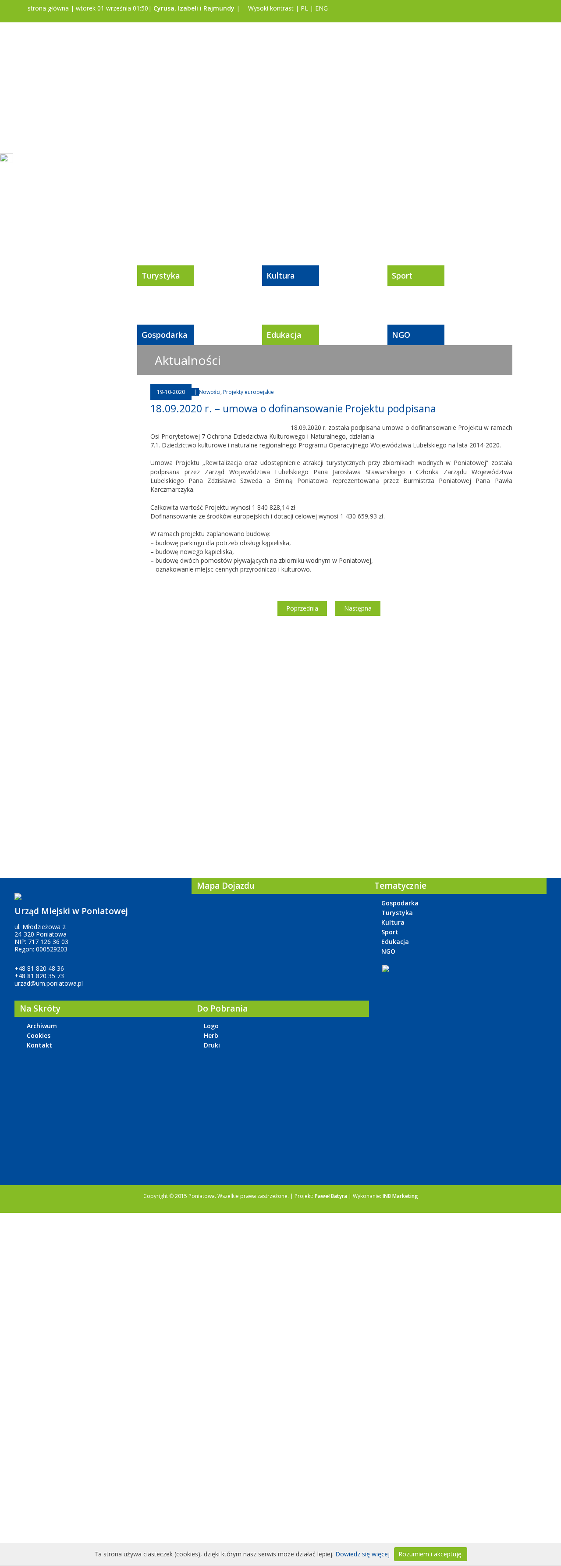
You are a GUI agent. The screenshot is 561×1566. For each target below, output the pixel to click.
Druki (212, 1045)
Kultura (280, 275)
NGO (401, 334)
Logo (211, 1026)
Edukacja (284, 334)
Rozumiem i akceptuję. (430, 1554)
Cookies (38, 1035)
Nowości (209, 392)
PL (304, 8)
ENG (321, 8)
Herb (211, 1035)
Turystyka (161, 275)
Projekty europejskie (248, 392)
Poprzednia (302, 608)
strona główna (47, 8)
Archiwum (42, 1026)
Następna (358, 608)
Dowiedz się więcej (362, 1554)
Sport (402, 275)
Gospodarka (165, 334)
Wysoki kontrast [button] (270, 8)
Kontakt (39, 1045)
